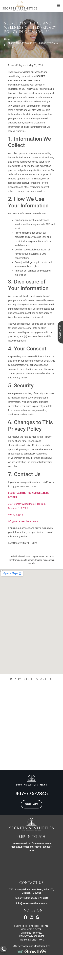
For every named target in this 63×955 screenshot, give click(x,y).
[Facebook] (25, 917)
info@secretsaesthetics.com (23, 521)
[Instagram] (31, 917)
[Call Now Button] (3, 949)
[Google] (37, 917)
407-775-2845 (15, 514)
